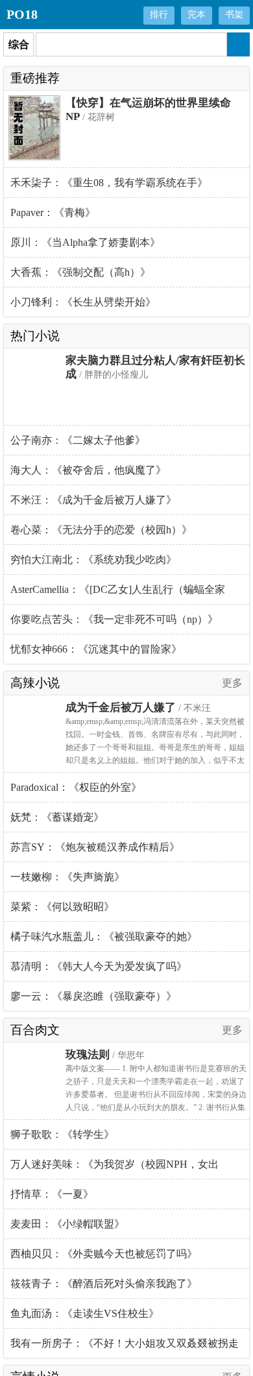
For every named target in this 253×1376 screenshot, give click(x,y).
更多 (232, 682)
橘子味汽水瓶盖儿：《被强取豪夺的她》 (103, 936)
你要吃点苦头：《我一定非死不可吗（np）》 (114, 619)
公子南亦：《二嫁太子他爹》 (77, 440)
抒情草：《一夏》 (51, 1194)
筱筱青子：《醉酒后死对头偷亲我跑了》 (103, 1283)
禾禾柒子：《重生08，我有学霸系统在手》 (109, 182)
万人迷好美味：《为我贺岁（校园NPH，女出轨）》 (114, 1169)
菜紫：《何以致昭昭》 (62, 906)
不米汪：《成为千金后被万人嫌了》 (93, 499)
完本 (196, 14)
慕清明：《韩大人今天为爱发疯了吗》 (98, 966)
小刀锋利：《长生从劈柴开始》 (83, 302)
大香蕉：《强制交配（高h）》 (80, 272)
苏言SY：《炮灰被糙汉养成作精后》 (95, 846)
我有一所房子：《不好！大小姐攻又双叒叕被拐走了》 (124, 1348)
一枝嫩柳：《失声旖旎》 (67, 876)
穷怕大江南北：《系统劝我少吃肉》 (93, 559)
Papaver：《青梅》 (52, 212)
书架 (234, 14)
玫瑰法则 (88, 1054)
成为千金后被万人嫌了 (121, 707)
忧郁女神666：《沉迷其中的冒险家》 (96, 649)
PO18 (22, 14)
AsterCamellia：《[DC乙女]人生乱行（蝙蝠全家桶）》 (117, 594)
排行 (159, 14)
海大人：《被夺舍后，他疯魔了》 (88, 470)
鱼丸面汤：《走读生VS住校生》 (84, 1313)
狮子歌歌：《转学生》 (62, 1134)
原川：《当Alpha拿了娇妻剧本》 (85, 242)
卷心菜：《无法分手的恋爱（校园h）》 (101, 529)
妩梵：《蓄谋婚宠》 (57, 817)
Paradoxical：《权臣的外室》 (75, 787)
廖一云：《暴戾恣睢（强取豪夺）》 (93, 996)
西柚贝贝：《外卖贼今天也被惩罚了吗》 (103, 1253)
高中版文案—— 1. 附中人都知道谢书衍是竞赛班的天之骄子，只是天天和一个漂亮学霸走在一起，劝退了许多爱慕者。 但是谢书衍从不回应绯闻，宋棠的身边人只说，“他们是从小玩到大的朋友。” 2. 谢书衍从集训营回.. (156, 1094)
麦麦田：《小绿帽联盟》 (67, 1223)
